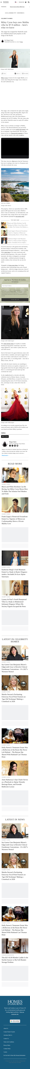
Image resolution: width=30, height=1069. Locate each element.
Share (4, 73)
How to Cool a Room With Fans (17, 6)
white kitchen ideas (8, 343)
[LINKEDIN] (15, 446)
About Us (6, 1028)
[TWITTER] (10, 446)
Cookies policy (7, 1048)
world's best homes (20, 129)
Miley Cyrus (4, 78)
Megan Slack (9, 40)
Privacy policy (7, 1045)
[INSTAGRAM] (13, 446)
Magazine (21, 2)
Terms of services (17, 289)
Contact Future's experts (9, 1031)
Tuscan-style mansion (16, 133)
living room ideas (13, 265)
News (21, 41)
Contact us (6, 1038)
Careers (5, 1052)
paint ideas (7, 252)
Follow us (18, 73)
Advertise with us (8, 1035)
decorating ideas (20, 216)
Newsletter (26, 73)
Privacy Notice (13, 291)
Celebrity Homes (7, 18)
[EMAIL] (18, 446)
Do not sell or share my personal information (14, 1055)
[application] (15, 147)
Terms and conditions (9, 1042)
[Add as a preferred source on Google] (15, 1021)
